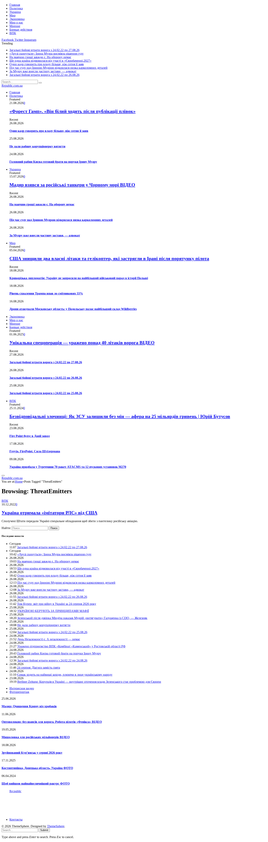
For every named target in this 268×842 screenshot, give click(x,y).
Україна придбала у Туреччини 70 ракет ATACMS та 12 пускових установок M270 (67, 466)
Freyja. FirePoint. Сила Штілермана (34, 451)
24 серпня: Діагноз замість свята (38, 667)
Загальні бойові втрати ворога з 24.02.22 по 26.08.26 (44, 74)
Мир (12, 15)
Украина (15, 12)
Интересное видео (21, 688)
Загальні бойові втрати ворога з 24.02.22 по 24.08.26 (52, 660)
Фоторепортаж (19, 692)
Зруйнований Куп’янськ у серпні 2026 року (32, 752)
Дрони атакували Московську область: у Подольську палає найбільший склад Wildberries (73, 309)
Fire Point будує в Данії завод (29, 436)
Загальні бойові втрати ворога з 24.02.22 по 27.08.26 (44, 50)
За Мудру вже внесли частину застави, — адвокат (42, 71)
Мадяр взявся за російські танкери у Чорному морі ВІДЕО (72, 184)
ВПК (12, 33)
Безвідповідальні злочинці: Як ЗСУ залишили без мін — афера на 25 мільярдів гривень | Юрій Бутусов (119, 416)
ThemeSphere (55, 826)
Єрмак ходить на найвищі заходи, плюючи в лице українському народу (64, 674)
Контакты (16, 819)
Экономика (17, 19)
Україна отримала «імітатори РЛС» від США (49, 512)
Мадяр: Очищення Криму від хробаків (29, 706)
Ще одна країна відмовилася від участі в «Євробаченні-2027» (50, 60)
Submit (44, 830)
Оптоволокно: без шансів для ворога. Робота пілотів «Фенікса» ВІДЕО (52, 721)
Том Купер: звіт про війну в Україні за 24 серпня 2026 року (56, 604)
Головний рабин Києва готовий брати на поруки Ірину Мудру (53, 161)
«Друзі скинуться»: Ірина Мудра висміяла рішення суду (46, 53)
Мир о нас (16, 22)
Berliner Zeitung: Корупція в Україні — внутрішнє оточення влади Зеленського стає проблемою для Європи (89, 681)
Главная (14, 4)
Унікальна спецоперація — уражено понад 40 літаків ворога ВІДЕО (82, 342)
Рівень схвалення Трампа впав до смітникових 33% (46, 293)
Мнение (14, 26)
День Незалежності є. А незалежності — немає (48, 639)
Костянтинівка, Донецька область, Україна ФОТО (37, 768)
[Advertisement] (73, 805)
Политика (16, 8)
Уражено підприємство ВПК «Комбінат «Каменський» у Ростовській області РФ (71, 646)
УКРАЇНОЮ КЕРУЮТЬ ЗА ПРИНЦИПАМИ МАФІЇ (53, 611)
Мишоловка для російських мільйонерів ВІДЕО (36, 737)
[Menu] (3, 475)
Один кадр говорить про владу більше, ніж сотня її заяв (46, 64)
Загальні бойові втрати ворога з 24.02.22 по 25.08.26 (45, 393)
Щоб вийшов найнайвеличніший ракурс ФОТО (36, 783)
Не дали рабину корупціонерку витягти (37, 146)
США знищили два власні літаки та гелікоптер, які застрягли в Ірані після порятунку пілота (109, 258)
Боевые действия (20, 29)
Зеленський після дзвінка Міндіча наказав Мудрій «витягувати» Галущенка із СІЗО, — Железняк (82, 618)
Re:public (15, 791)
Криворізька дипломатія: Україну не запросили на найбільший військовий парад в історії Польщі (78, 278)
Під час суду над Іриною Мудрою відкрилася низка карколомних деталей (58, 67)
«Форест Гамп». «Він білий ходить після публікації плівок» (72, 111)
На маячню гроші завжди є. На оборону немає (40, 57)
